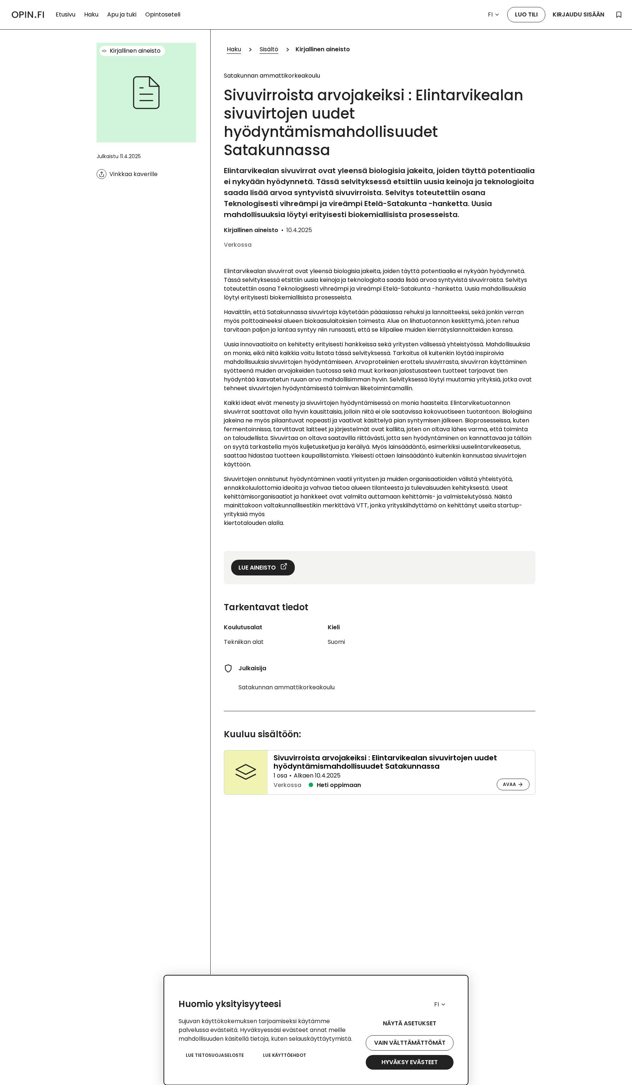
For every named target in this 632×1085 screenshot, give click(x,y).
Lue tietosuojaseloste (215, 1055)
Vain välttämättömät (409, 1043)
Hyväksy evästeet (409, 1062)
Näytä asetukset (409, 1023)
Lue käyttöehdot (284, 1055)
